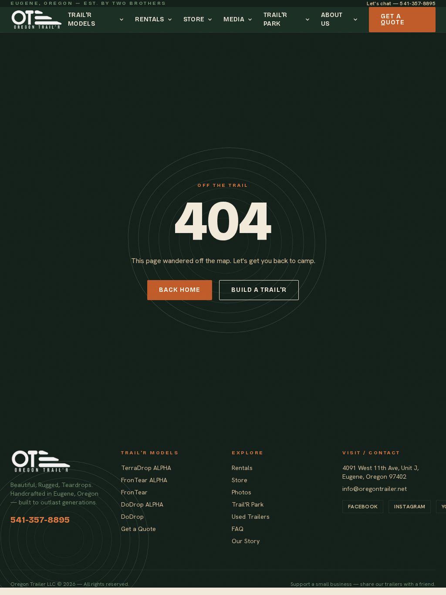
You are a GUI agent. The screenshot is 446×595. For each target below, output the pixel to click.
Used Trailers (251, 517)
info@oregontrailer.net (374, 489)
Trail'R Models (81, 19)
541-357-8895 (40, 519)
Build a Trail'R (259, 290)
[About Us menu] (356, 19)
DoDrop (132, 517)
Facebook (363, 506)
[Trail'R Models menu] (123, 19)
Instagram (409, 506)
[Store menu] (211, 19)
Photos (241, 492)
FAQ (237, 529)
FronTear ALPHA (144, 480)
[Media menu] (251, 19)
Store (194, 19)
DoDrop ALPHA (142, 504)
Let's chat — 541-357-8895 (401, 3)
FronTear (134, 492)
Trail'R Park (275, 19)
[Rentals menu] (171, 19)
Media (233, 19)
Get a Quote (393, 19)
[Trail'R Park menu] (309, 19)
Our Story (246, 541)
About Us (332, 19)
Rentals (149, 19)
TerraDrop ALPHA (146, 468)
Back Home (179, 290)
